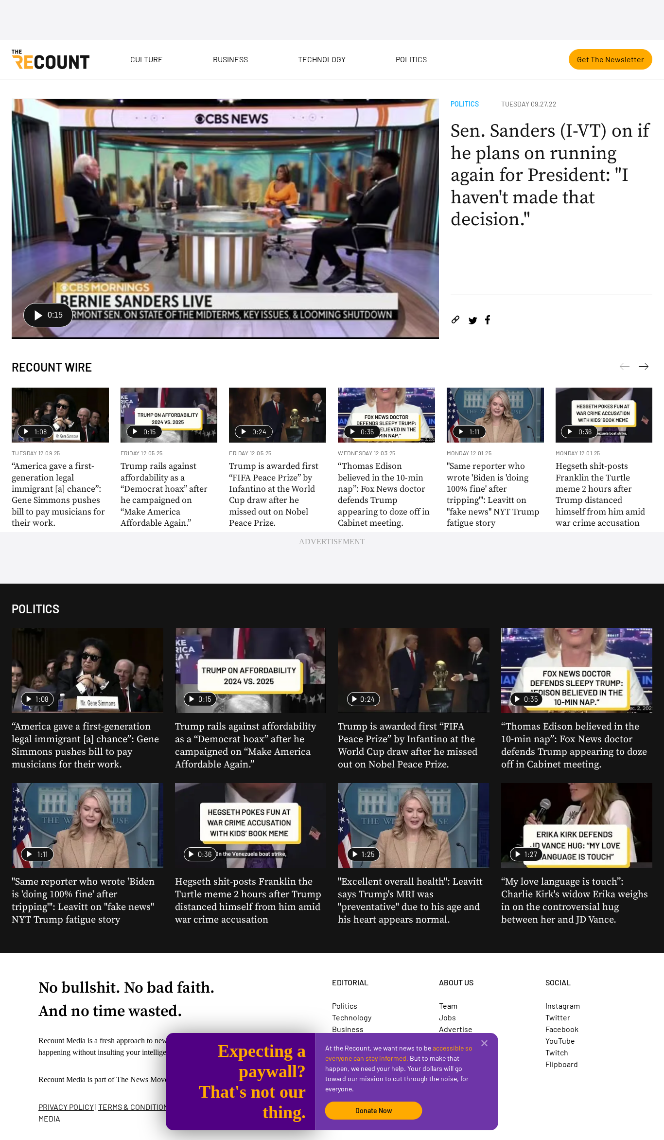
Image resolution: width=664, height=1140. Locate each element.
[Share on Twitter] (472, 321)
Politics (411, 59)
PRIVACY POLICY (66, 1106)
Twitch (556, 1052)
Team (448, 1005)
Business (230, 59)
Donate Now (373, 1110)
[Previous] (643, 368)
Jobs (447, 1017)
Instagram (562, 1005)
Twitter (557, 1017)
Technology (322, 59)
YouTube (560, 1040)
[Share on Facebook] (487, 321)
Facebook (561, 1028)
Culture (146, 59)
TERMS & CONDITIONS (135, 1106)
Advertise (455, 1028)
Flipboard (561, 1064)
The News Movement (149, 1079)
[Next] (624, 368)
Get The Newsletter (610, 59)
